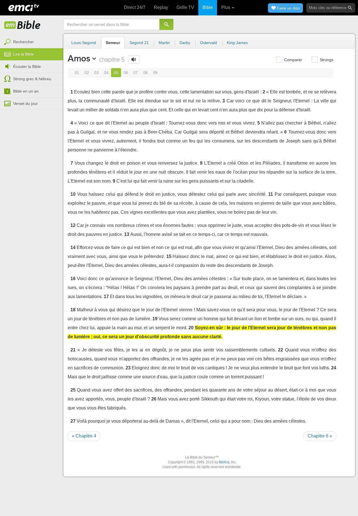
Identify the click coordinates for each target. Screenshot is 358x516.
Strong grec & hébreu (32, 79)
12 (73, 225)
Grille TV (185, 7)
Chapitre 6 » (320, 436)
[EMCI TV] (24, 7)
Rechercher (23, 42)
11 (270, 194)
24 (333, 367)
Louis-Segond (83, 42)
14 (73, 247)
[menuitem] (31, 42)
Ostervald (208, 42)
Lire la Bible (23, 54)
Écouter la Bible (27, 66)
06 (126, 72)
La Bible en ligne (22, 25)
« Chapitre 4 (84, 436)
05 (116, 72)
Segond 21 (139, 42)
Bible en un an (26, 91)
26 (153, 399)
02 (86, 72)
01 (77, 72)
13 (126, 234)
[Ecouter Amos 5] (134, 59)
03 (96, 72)
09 (155, 72)
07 (135, 72)
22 (280, 349)
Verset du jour (25, 103)
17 (106, 296)
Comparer (292, 59)
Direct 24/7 (134, 7)
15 (168, 256)
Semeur (113, 42)
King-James (237, 42)
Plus (226, 7)
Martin (164, 42)
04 (106, 72)
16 (73, 278)
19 (154, 318)
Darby (185, 42)
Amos (79, 58)
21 (73, 349)
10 (73, 194)
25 (73, 390)
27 (73, 421)
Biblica (224, 462)
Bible (207, 7)
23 (128, 367)
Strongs (326, 59)
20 (191, 327)
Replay (161, 7)
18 (73, 309)
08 (145, 72)
